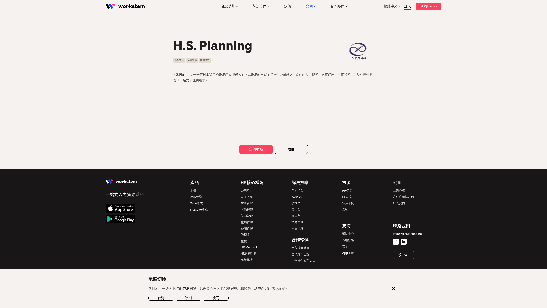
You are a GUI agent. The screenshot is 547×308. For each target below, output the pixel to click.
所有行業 (297, 191)
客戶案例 (348, 203)
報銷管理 (247, 222)
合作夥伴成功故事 (303, 261)
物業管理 (297, 229)
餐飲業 (295, 203)
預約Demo (428, 6)
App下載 (348, 253)
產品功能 (228, 6)
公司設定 (247, 191)
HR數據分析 (249, 254)
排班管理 (247, 203)
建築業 (295, 216)
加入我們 (399, 203)
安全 (345, 246)
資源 (309, 6)
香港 (407, 254)
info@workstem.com (407, 234)
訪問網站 (256, 149)
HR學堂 (347, 191)
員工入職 (247, 197)
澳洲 (188, 298)
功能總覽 (196, 197)
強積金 (245, 235)
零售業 (295, 210)
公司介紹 (399, 191)
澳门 (215, 298)
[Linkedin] (404, 242)
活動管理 (297, 222)
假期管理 (247, 216)
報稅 (244, 241)
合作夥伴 (337, 6)
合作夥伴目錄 (300, 254)
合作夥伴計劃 (300, 248)
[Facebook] (396, 242)
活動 (345, 210)
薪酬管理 (247, 229)
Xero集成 (196, 203)
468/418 (297, 197)
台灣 (161, 298)
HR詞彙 (347, 197)
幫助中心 (348, 234)
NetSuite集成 (199, 210)
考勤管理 (247, 210)
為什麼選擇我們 (403, 197)
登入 (407, 6)
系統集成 (247, 260)
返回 (291, 149)
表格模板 (348, 240)
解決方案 (259, 6)
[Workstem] (125, 6)
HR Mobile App (251, 247)
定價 (287, 6)
